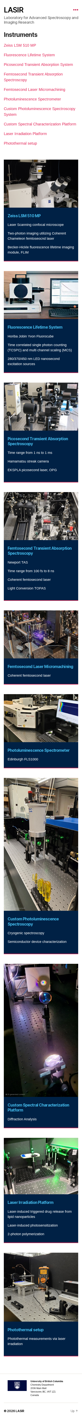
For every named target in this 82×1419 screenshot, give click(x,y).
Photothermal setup (20, 143)
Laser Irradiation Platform (25, 134)
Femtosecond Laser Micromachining (34, 89)
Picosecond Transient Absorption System (38, 64)
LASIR (13, 9)
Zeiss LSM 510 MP (20, 45)
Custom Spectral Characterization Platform (40, 124)
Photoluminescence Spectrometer (32, 99)
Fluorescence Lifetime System (29, 55)
